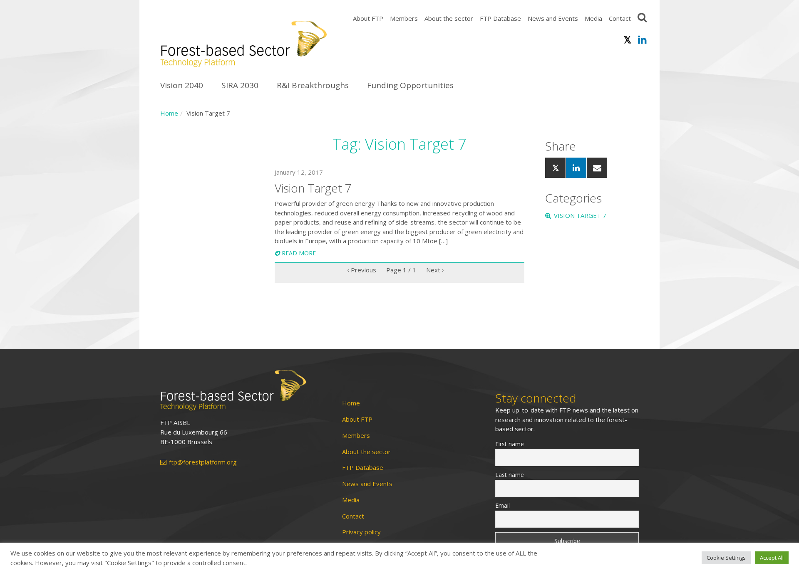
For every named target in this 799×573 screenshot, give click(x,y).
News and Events (553, 18)
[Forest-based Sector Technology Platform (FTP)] (241, 390)
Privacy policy (361, 532)
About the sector (448, 18)
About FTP (368, 18)
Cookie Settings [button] (726, 557)
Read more (299, 253)
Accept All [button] (772, 557)
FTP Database (500, 18)
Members (404, 18)
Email (502, 505)
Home (169, 113)
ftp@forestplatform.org (203, 462)
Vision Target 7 (580, 215)
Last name (509, 475)
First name (509, 444)
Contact (620, 18)
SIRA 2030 (239, 85)
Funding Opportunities (410, 85)
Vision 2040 (181, 85)
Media (593, 18)
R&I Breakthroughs (313, 85)
